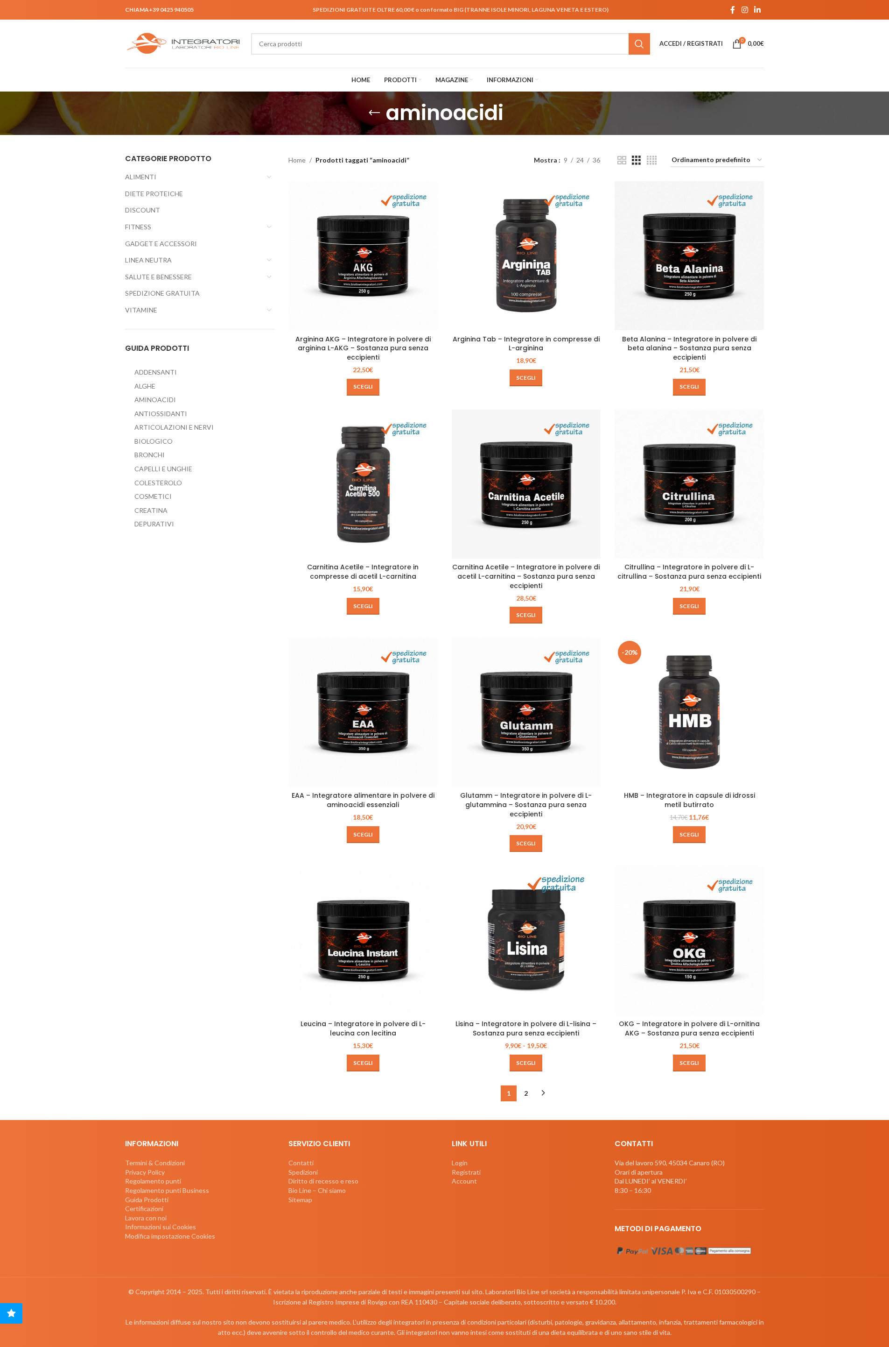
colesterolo (158, 483)
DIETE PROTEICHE (154, 194)
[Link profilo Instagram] (744, 10)
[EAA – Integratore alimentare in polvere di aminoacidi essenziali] (363, 712)
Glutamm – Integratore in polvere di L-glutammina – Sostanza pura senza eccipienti (526, 804)
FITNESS (138, 227)
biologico (153, 441)
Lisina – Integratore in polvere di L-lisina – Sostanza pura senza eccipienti (525, 1028)
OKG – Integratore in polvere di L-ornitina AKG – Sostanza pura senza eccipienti (689, 1028)
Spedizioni (303, 1172)
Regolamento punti (153, 1181)
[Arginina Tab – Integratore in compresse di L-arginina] (526, 256)
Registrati (466, 1172)
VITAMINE (141, 310)
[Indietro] (374, 113)
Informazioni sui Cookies (160, 1227)
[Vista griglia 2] (621, 160)
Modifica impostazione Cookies (170, 1236)
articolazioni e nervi (174, 427)
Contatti (301, 1163)
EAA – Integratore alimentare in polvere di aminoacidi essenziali (363, 800)
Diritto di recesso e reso (323, 1181)
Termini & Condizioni (155, 1163)
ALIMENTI (140, 177)
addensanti (155, 372)
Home (297, 160)
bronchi (149, 455)
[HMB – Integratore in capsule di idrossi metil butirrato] (689, 712)
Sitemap (300, 1200)
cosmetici (153, 496)
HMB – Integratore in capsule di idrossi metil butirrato (689, 800)
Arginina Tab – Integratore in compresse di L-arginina (526, 343)
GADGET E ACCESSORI (161, 244)
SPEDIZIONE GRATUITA (162, 293)
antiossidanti (160, 414)
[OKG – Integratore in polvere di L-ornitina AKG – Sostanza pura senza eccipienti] (689, 940)
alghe (144, 386)
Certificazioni (144, 1208)
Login (460, 1163)
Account (464, 1181)
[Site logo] (183, 43)
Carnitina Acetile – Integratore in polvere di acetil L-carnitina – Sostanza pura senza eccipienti (526, 576)
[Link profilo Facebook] (732, 10)
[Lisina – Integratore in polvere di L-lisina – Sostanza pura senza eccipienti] (526, 940)
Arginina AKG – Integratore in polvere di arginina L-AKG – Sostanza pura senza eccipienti (363, 348)
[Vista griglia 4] (652, 160)
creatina (151, 510)
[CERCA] (639, 44)
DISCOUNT (142, 210)
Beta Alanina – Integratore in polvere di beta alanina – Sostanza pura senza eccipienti (689, 348)
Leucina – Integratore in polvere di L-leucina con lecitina (363, 1028)
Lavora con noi (146, 1218)
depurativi (154, 524)
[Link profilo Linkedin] (757, 10)
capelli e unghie (163, 469)
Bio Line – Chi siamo (317, 1190)
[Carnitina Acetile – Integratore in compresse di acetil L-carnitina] (363, 484)
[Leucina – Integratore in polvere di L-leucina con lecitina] (363, 940)
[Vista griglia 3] (636, 160)
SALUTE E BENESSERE (158, 277)
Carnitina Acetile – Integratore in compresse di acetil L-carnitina (363, 571)
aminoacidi (155, 400)
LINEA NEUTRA (148, 260)
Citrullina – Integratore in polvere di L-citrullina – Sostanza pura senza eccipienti (689, 571)
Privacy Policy (145, 1172)
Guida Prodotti (146, 1200)
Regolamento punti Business (167, 1190)
